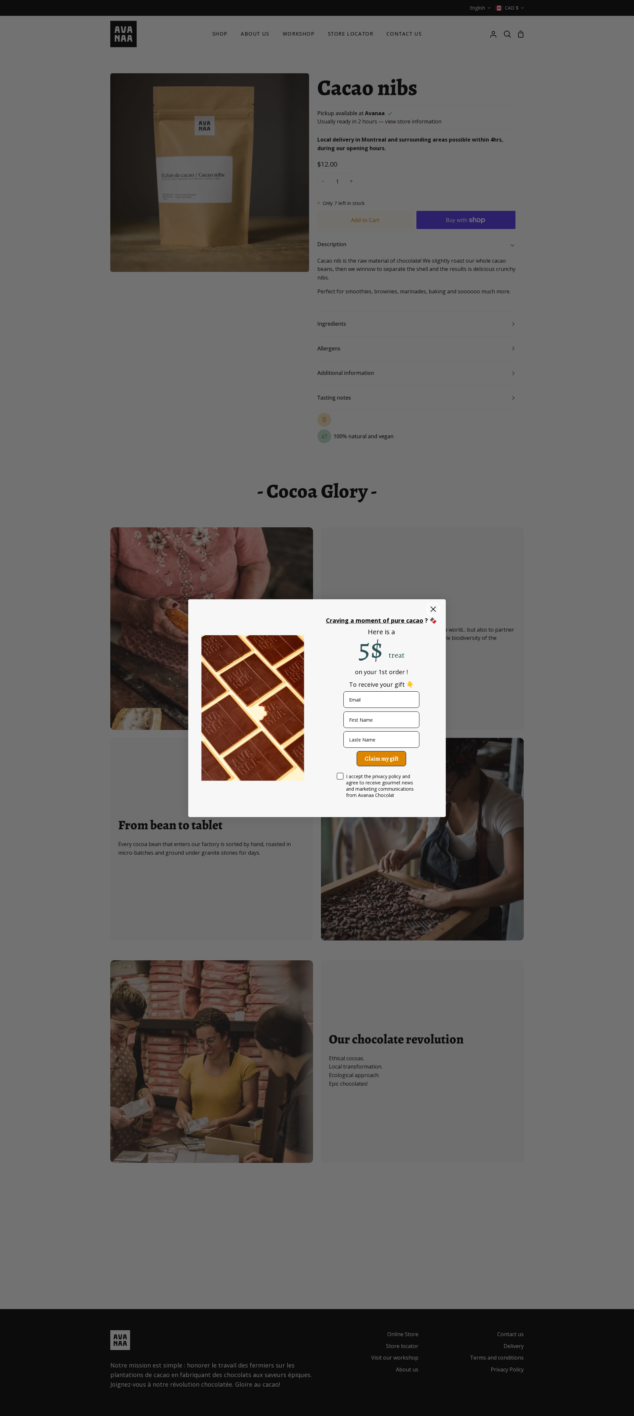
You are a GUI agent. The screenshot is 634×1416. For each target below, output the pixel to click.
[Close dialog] (433, 609)
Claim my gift (382, 759)
